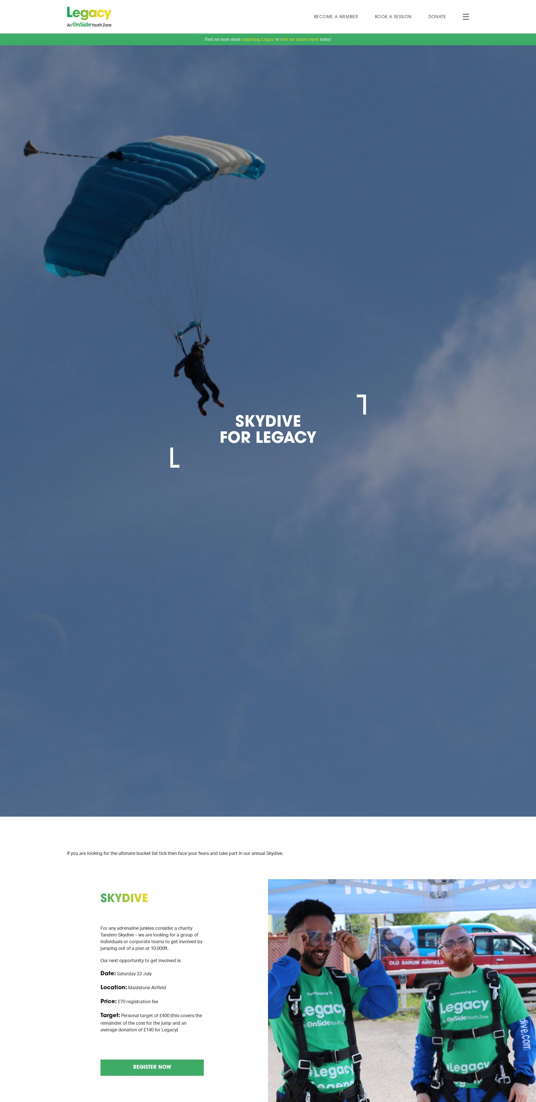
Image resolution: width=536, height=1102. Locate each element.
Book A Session (393, 17)
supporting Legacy (257, 39)
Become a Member (336, 17)
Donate (437, 17)
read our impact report (299, 39)
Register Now (152, 1067)
